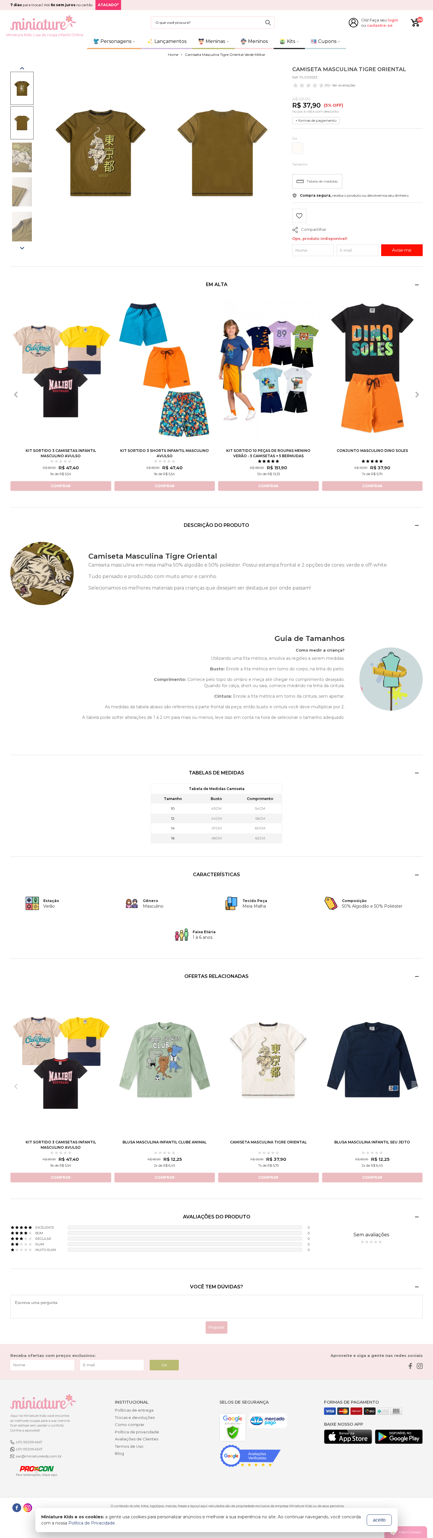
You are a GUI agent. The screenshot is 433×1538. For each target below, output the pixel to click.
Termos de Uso (129, 1446)
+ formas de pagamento (315, 120)
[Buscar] (268, 22)
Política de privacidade (137, 1432)
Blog (119, 1453)
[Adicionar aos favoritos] (299, 216)
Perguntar (216, 1327)
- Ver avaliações (340, 85)
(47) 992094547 (29, 1442)
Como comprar (129, 1424)
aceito (379, 1519)
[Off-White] (297, 148)
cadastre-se (380, 25)
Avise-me (401, 250)
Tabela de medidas (322, 181)
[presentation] (16, 394)
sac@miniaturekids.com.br (39, 1456)
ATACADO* (108, 5)
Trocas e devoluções (135, 1417)
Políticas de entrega (134, 1410)
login (393, 20)
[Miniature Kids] (43, 22)
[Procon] (33, 1470)
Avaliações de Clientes (136, 1439)
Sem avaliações (371, 1235)
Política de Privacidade (91, 1523)
